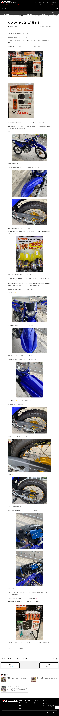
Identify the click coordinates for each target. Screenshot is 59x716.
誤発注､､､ (9, 677)
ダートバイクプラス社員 (12, 26)
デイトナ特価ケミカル (34, 46)
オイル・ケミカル (5, 658)
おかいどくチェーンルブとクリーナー (14, 686)
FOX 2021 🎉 (10, 666)
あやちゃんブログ (37, 232)
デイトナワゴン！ (40, 677)
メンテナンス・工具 (23, 658)
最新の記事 (55, 12)
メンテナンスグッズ (14, 658)
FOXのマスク (48, 666)
